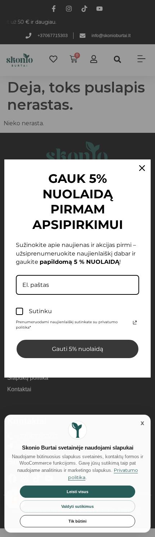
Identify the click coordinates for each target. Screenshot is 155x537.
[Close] (142, 168)
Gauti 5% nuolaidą (77, 349)
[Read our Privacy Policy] (134, 322)
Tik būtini (77, 521)
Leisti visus (77, 491)
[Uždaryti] (142, 423)
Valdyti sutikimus (77, 506)
